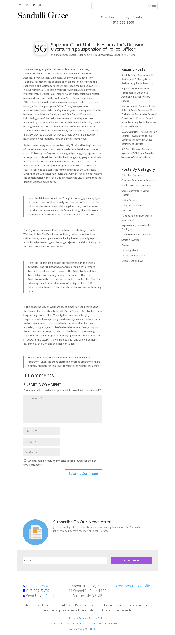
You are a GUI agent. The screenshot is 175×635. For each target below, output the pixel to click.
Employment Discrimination (136, 185)
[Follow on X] (27, 5)
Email (49, 595)
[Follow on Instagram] (40, 5)
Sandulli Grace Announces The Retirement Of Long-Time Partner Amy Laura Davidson (138, 79)
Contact (139, 18)
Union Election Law (132, 260)
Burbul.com (100, 629)
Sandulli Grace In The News (136, 234)
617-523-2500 (123, 23)
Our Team (109, 18)
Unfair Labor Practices (133, 255)
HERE (97, 85)
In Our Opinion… (130, 200)
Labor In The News (124, 54)
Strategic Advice (130, 239)
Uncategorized (129, 250)
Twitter (125, 245)
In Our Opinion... (103, 54)
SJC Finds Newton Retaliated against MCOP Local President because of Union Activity (138, 153)
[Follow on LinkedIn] (34, 5)
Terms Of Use (97, 618)
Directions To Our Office (133, 585)
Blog (125, 18)
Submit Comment (84, 473)
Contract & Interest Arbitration (138, 180)
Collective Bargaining (133, 175)
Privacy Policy (77, 618)
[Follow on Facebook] (20, 5)
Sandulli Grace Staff (65, 54)
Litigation (126, 210)
